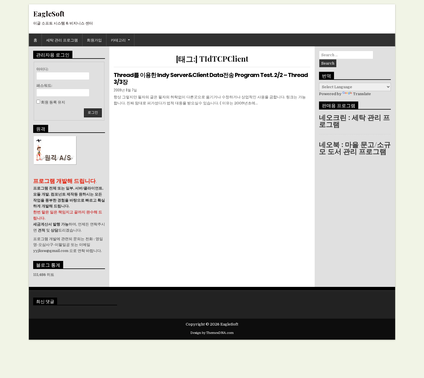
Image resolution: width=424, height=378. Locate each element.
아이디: (42, 69)
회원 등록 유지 (53, 102)
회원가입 (94, 40)
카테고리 (118, 40)
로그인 (93, 112)
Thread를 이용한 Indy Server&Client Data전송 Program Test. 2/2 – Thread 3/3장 (211, 78)
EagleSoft (49, 13)
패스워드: (44, 85)
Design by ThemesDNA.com (212, 333)
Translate (362, 94)
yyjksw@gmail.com (50, 251)
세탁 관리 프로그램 (62, 40)
